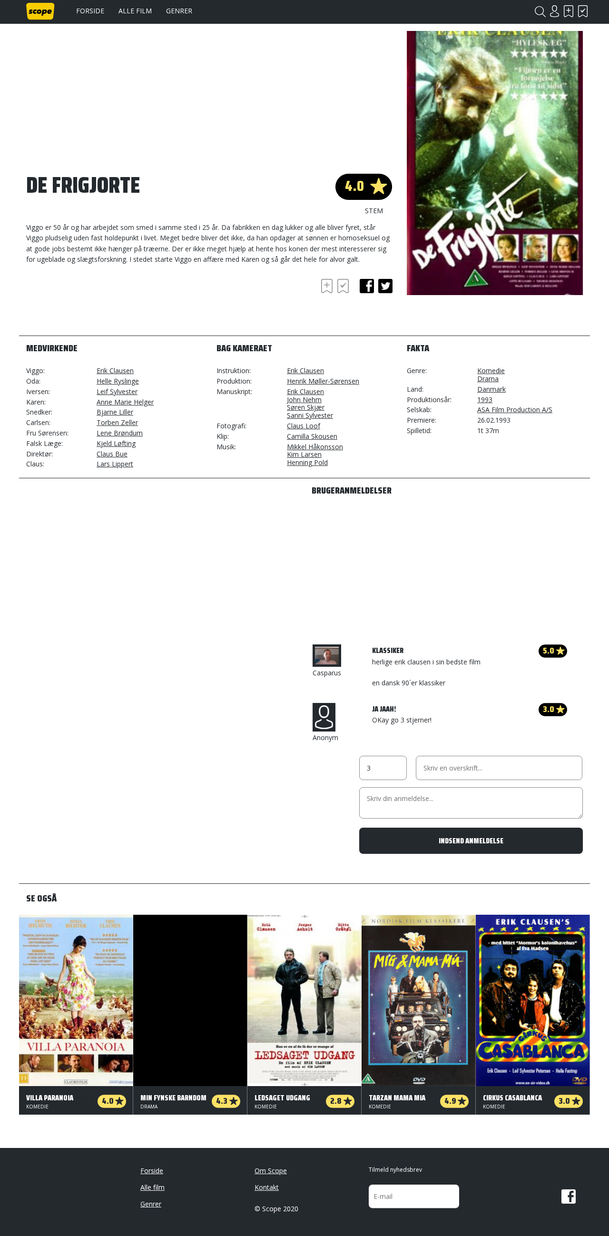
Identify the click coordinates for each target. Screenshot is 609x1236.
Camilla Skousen (312, 436)
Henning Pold (307, 462)
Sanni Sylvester (310, 415)
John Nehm (304, 399)
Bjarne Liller (115, 411)
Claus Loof (303, 425)
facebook (367, 286)
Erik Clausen (115, 370)
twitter (385, 286)
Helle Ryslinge (118, 381)
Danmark (491, 389)
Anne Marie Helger (125, 401)
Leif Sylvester (117, 391)
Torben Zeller (117, 422)
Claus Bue (112, 453)
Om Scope (271, 1170)
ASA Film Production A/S (514, 409)
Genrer (179, 10)
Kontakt (267, 1187)
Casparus (327, 672)
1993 (484, 399)
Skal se (568, 11)
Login (554, 11)
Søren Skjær (305, 407)
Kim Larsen (304, 454)
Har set (583, 11)
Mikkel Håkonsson (315, 446)
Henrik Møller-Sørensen (323, 381)
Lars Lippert (115, 463)
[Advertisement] (102, 302)
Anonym (325, 737)
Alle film (135, 10)
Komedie (491, 370)
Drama (488, 378)
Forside (90, 10)
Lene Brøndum (120, 432)
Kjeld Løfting (116, 443)
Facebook (568, 1196)
